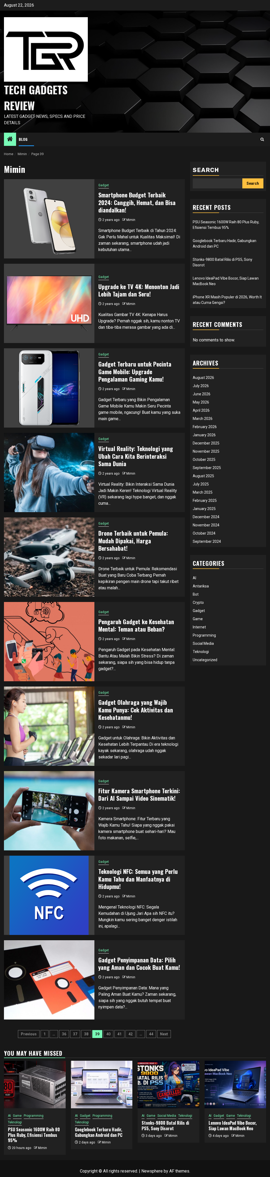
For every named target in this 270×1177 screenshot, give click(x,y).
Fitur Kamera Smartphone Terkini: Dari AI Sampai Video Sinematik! (139, 794)
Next (164, 1034)
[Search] (262, 139)
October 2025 (204, 459)
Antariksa (201, 586)
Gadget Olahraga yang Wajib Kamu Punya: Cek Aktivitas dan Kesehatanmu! (135, 709)
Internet (199, 627)
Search (206, 170)
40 (108, 1034)
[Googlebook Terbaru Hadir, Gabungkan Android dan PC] (102, 1084)
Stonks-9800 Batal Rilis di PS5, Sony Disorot (165, 1126)
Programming (204, 635)
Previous (29, 1034)
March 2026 (203, 418)
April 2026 (201, 410)
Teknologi (201, 652)
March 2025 (203, 492)
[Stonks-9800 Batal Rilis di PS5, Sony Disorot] (168, 1084)
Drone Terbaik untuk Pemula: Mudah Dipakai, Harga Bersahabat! (133, 540)
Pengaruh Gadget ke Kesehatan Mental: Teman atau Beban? (136, 625)
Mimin (130, 220)
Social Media (203, 643)
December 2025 (206, 443)
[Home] (10, 139)
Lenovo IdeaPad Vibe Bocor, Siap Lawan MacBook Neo (233, 1126)
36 (64, 1034)
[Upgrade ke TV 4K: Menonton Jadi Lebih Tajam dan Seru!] (49, 303)
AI (194, 578)
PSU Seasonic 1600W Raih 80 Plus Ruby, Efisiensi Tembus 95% (34, 1135)
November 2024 (206, 525)
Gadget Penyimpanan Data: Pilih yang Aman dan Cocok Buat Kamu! (139, 964)
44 (151, 1034)
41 (119, 1034)
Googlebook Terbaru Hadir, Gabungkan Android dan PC (98, 1132)
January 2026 (204, 435)
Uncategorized (205, 660)
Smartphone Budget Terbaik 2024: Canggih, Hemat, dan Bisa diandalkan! (137, 202)
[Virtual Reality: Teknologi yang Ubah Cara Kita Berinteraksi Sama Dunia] (49, 472)
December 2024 (206, 517)
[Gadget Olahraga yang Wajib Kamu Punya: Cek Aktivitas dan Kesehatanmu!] (49, 726)
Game (198, 619)
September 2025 (207, 468)
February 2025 (205, 500)
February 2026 (205, 427)
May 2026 (201, 402)
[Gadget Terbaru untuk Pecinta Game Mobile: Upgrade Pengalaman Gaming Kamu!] (49, 388)
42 (130, 1034)
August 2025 (203, 476)
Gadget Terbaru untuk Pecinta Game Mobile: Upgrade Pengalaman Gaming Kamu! (134, 371)
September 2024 (207, 541)
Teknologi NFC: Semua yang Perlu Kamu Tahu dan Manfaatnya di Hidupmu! (138, 879)
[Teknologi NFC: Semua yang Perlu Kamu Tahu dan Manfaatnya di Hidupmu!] (49, 895)
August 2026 (203, 378)
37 (75, 1034)
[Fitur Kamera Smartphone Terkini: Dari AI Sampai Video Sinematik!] (49, 810)
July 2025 (201, 484)
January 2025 (204, 509)
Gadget (103, 185)
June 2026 (201, 394)
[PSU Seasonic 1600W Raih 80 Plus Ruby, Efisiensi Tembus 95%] (35, 1084)
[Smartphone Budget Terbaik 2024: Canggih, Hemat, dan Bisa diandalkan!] (49, 218)
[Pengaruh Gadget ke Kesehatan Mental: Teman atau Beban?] (49, 641)
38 (86, 1034)
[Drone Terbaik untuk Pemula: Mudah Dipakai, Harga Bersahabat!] (49, 557)
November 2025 (206, 451)
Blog (23, 139)
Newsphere (152, 1171)
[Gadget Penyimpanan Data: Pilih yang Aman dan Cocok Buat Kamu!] (49, 980)
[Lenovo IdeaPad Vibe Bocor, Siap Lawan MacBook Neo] (235, 1084)
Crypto (198, 602)
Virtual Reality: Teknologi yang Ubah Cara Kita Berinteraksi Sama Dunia (135, 456)
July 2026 (201, 386)
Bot (196, 594)
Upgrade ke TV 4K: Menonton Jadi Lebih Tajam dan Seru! (138, 290)
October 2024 (204, 533)
